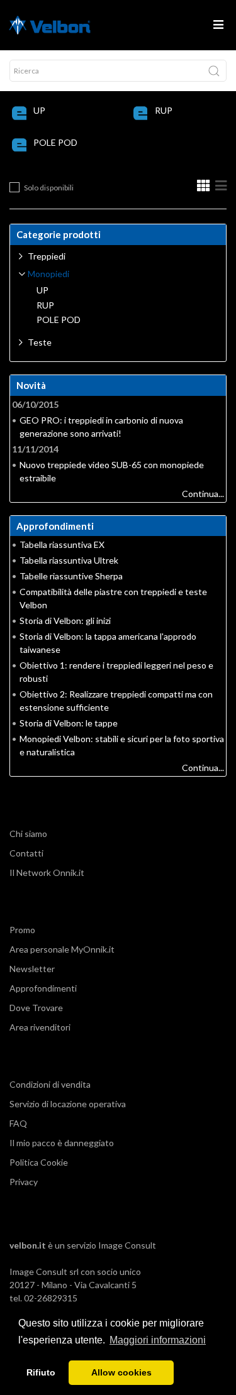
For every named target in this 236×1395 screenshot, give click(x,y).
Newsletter (32, 968)
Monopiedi (48, 273)
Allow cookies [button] (121, 1372)
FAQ (18, 1123)
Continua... (203, 493)
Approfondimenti (43, 988)
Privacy (23, 1181)
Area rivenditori (39, 1027)
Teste (40, 342)
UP (39, 110)
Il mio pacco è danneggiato (61, 1142)
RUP (163, 110)
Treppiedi (46, 256)
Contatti (26, 853)
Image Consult (127, 1245)
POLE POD (55, 142)
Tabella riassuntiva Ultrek (69, 560)
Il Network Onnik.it (46, 872)
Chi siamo (28, 833)
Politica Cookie (38, 1162)
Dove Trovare (36, 1007)
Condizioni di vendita (50, 1084)
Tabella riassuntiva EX (62, 544)
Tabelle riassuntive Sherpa (71, 576)
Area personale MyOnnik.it (62, 949)
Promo (22, 929)
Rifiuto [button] (40, 1372)
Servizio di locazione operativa (67, 1103)
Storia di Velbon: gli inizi (65, 620)
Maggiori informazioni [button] (158, 1340)
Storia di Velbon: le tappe (69, 723)
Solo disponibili (49, 187)
